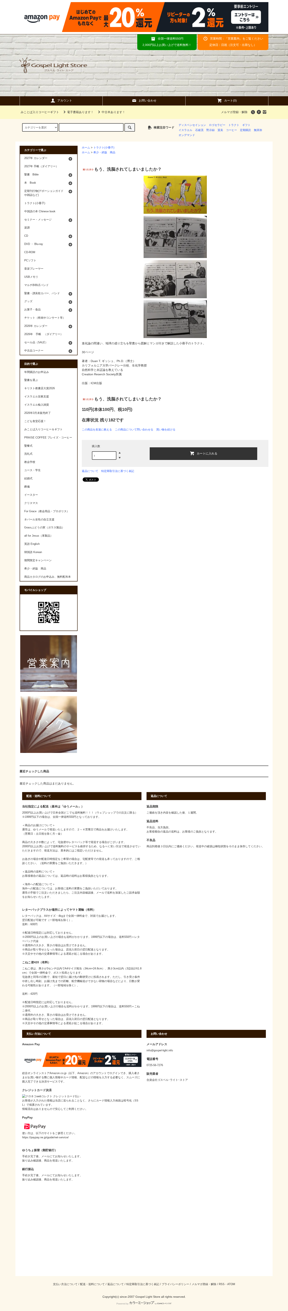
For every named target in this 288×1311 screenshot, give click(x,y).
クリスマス (31, 503)
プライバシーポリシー (175, 1284)
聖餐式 (28, 445)
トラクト (233, 125)
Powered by (122, 1303)
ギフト (246, 125)
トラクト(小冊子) (103, 147)
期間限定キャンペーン (38, 560)
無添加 (258, 130)
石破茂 (199, 130)
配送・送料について (92, 1284)
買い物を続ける (165, 429)
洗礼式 (28, 453)
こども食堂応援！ (35, 421)
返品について (90, 471)
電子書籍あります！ (80, 112)
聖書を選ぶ (31, 380)
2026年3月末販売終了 (37, 413)
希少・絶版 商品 (104, 152)
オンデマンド (187, 135)
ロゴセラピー (217, 125)
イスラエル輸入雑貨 (36, 404)
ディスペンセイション (192, 125)
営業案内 (234, 38)
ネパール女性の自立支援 (39, 519)
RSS (222, 1284)
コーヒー (231, 130)
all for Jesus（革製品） (38, 535)
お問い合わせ (147, 100)
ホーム (86, 147)
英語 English (32, 544)
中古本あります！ (113, 112)
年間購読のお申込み (36, 372)
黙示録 (210, 130)
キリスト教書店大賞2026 (39, 388)
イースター (31, 494)
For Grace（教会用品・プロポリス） (46, 511)
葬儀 (27, 486)
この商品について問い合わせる (134, 429)
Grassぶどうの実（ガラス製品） (44, 527)
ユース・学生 (32, 470)
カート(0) (230, 100)
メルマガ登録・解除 (234, 112)
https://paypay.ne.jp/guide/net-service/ (45, 1137)
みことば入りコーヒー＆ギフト (43, 429)
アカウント (64, 100)
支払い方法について (65, 1284)
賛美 (220, 130)
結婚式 (28, 478)
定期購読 (245, 130)
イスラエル (185, 130)
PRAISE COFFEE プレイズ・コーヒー (48, 437)
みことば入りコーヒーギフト (40, 112)
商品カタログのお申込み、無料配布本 (47, 576)
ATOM (231, 1284)
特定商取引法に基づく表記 (117, 471)
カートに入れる (207, 453)
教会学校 (29, 462)
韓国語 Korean (33, 552)
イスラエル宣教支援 (36, 396)
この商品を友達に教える (97, 429)
